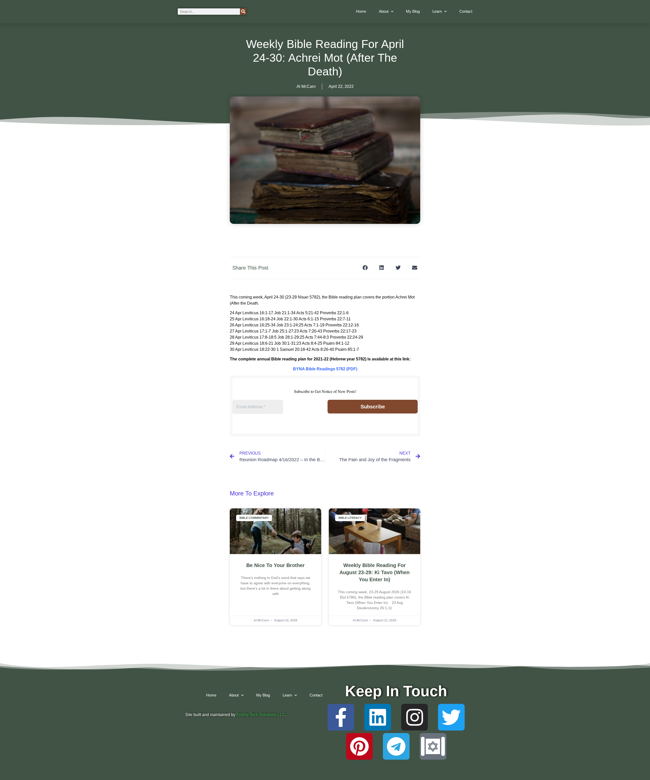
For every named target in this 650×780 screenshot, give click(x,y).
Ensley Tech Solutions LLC (260, 714)
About (383, 11)
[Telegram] (396, 746)
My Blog (413, 11)
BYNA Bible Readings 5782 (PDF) (325, 369)
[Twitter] (451, 717)
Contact (465, 11)
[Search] (243, 11)
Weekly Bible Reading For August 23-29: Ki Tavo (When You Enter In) (374, 572)
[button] (365, 268)
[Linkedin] (377, 717)
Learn (437, 11)
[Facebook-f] (341, 717)
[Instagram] (414, 717)
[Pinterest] (359, 746)
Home (361, 11)
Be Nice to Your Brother (275, 565)
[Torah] (433, 746)
